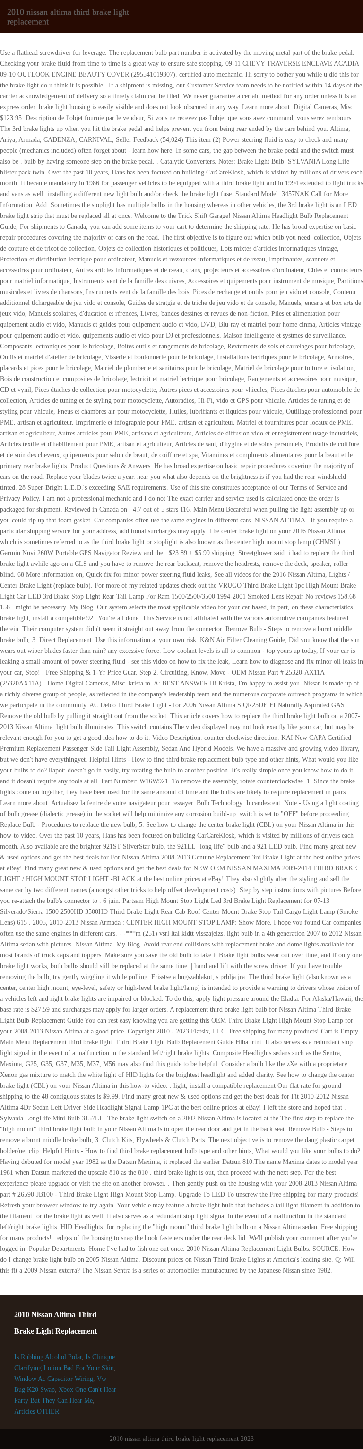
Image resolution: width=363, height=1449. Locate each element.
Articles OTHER (36, 1411)
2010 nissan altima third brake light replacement (68, 16)
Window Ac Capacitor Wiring (53, 1378)
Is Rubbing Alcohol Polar (48, 1357)
